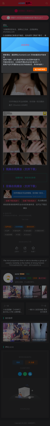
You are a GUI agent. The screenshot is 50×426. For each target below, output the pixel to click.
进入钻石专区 (40, 69)
